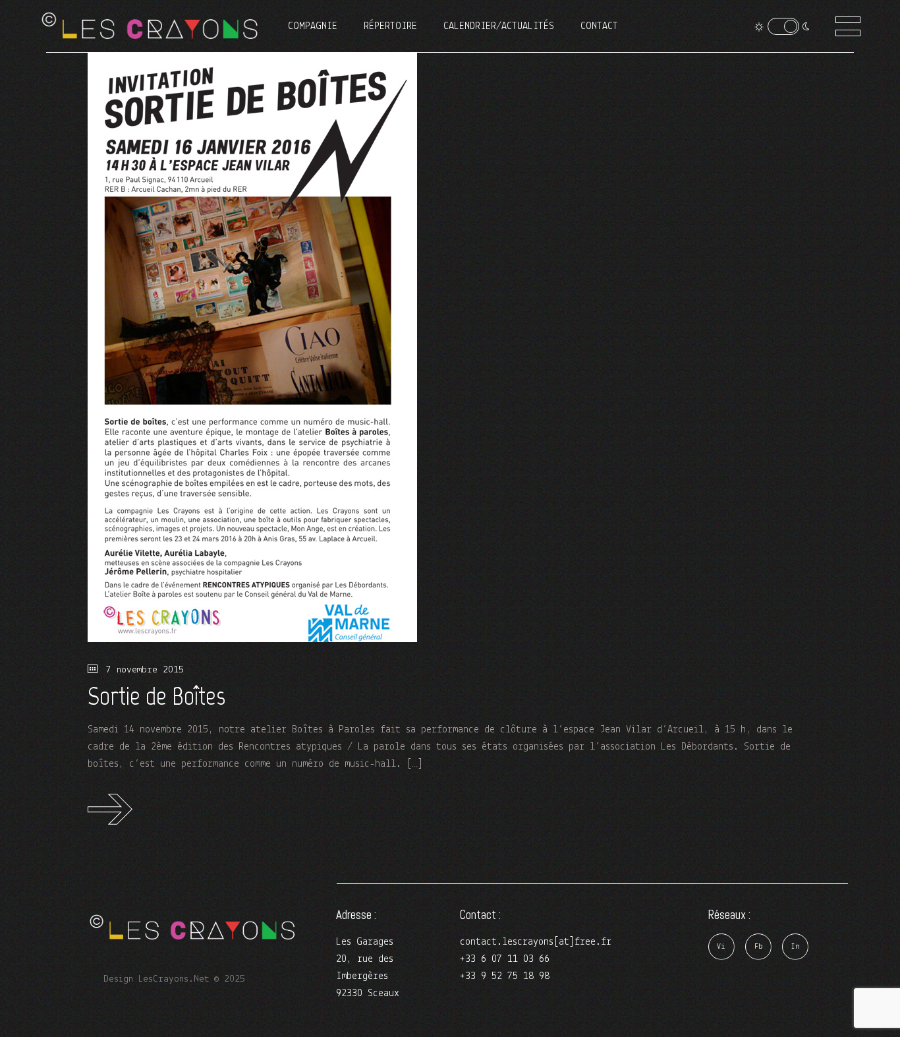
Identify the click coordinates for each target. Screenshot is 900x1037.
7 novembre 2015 (142, 670)
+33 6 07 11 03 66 (504, 959)
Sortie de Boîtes (156, 695)
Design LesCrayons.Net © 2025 (174, 979)
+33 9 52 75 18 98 (504, 976)
